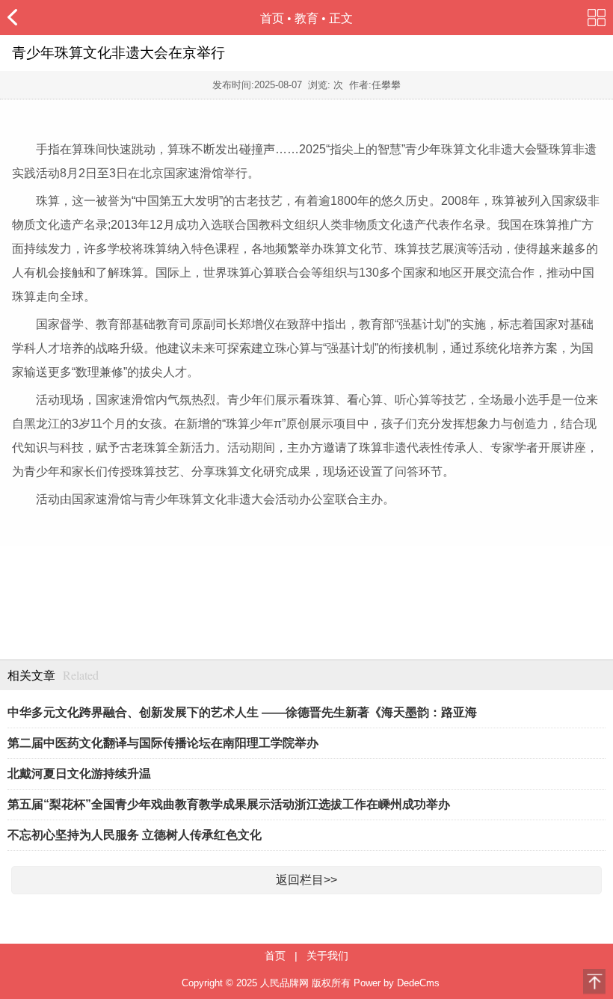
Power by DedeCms (397, 983)
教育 (306, 18)
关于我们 (327, 956)
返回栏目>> (306, 879)
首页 (272, 18)
